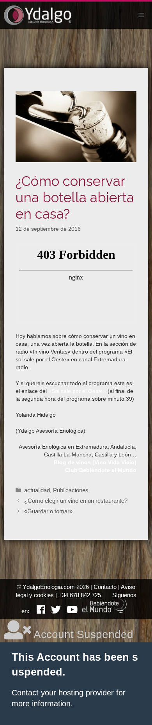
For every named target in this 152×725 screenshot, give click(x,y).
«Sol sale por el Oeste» (77, 391)
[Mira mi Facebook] (38, 611)
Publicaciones (70, 490)
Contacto (105, 587)
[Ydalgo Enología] (37, 15)
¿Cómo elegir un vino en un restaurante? (75, 500)
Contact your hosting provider (63, 692)
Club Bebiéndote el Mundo (100, 470)
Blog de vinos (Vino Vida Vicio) (95, 462)
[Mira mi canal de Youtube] (69, 611)
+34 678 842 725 (79, 595)
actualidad (37, 490)
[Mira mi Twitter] (53, 611)
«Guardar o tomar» (48, 511)
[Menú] (141, 15)
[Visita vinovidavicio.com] (105, 611)
